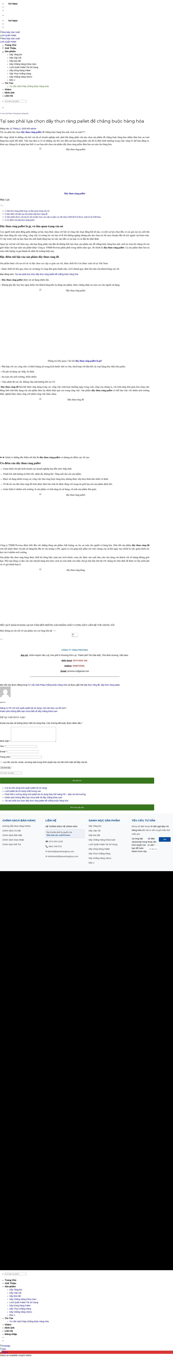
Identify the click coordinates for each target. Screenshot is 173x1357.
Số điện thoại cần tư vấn (152, 841)
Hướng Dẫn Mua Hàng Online (16, 826)
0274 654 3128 (56, 841)
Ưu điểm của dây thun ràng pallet (20, 220)
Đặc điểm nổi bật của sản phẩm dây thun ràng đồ (27, 214)
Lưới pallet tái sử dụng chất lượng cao (23, 791)
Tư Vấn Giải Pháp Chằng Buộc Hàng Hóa (29, 86)
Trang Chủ (10, 45)
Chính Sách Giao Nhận (13, 840)
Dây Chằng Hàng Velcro (20, 77)
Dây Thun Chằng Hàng (20, 73)
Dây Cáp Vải (15, 58)
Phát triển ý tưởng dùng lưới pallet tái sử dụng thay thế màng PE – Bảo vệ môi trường (45, 794)
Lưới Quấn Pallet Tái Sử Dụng (23, 67)
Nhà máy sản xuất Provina (58, 835)
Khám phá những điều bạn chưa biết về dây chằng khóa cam (28, 711)
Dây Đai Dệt (15, 61)
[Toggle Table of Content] (2, 206)
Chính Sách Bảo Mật (12, 835)
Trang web (5, 757)
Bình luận (5, 741)
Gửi (164, 839)
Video (8, 89)
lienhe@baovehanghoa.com (61, 851)
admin (33, 128)
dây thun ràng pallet (110, 685)
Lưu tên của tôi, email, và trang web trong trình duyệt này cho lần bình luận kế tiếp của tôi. (45, 762)
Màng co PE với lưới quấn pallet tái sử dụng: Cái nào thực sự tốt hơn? (33, 708)
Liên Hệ (9, 96)
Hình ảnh (9, 92)
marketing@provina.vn (14, 10)
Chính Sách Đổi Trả (11, 844)
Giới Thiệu (10, 48)
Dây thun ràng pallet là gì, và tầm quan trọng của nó (28, 211)
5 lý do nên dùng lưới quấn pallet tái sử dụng (26, 788)
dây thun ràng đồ (92, 685)
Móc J (12, 80)
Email (3, 751)
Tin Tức (9, 83)
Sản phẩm (10, 51)
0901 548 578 (26, 4)
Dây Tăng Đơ (15, 54)
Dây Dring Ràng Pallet (19, 70)
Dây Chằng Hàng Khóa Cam (22, 64)
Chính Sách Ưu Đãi (11, 830)
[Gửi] (1, 776)
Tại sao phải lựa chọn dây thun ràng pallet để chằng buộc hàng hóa (46, 274)
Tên (2, 746)
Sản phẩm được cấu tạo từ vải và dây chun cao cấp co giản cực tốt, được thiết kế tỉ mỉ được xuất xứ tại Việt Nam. (54, 217)
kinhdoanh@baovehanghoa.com (63, 856)
